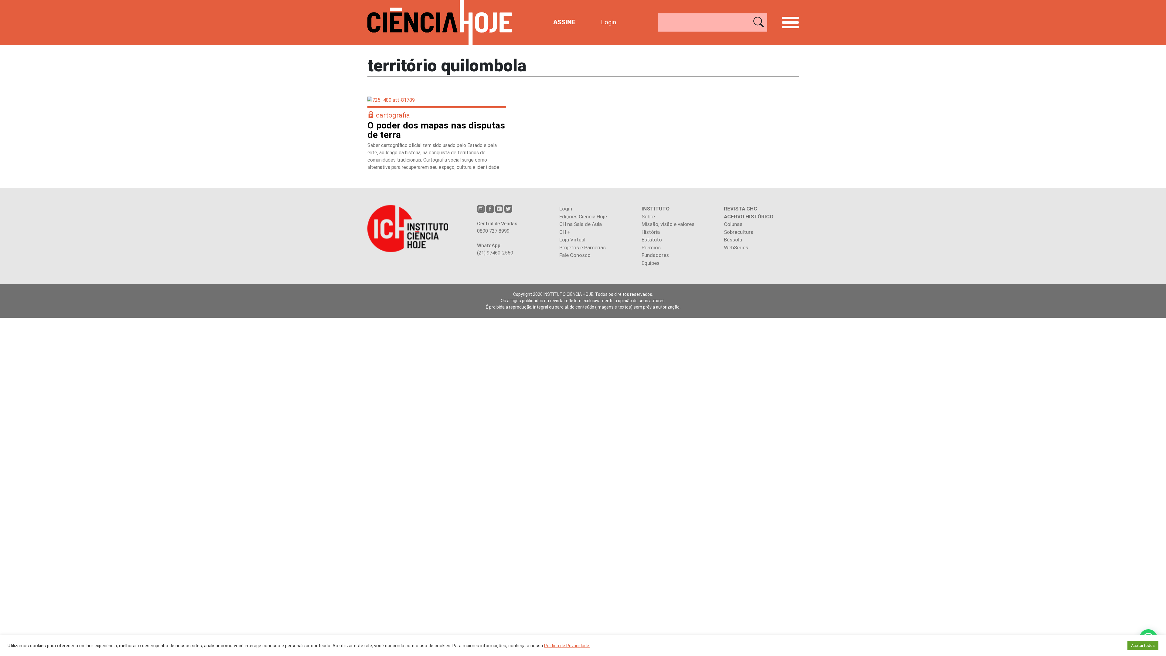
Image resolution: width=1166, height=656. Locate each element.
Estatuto (652, 240)
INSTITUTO (656, 209)
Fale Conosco (575, 255)
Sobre (648, 217)
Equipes (651, 263)
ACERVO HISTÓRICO (748, 217)
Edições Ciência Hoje (583, 217)
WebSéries (736, 247)
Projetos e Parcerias (582, 247)
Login (608, 22)
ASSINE (564, 22)
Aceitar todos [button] (1143, 645)
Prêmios (651, 247)
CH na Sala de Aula (580, 224)
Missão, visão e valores (668, 224)
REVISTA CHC (740, 209)
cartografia (393, 115)
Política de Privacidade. (567, 645)
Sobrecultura (738, 232)
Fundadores (655, 255)
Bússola (733, 240)
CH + (564, 232)
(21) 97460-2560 (495, 253)
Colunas (733, 224)
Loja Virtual (572, 240)
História (651, 232)
